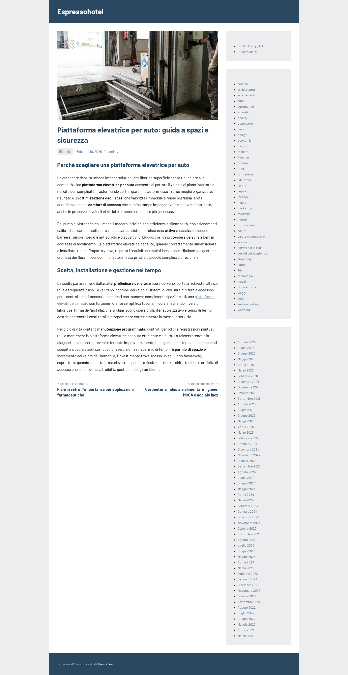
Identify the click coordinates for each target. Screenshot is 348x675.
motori (242, 219)
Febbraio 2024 (248, 506)
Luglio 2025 (246, 410)
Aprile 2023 (246, 562)
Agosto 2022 (247, 607)
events (243, 146)
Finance (243, 157)
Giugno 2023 (246, 551)
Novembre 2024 (249, 455)
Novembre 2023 (249, 523)
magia (242, 202)
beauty (242, 118)
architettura (246, 89)
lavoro (242, 185)
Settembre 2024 (249, 466)
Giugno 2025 (246, 415)
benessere (245, 123)
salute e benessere (251, 236)
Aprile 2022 (246, 630)
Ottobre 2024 (247, 460)
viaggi (242, 293)
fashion (243, 151)
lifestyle (65, 151)
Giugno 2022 (247, 619)
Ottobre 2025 (247, 393)
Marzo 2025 (246, 432)
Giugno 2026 (246, 353)
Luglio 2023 (246, 545)
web (241, 298)
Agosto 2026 (247, 342)
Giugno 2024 (247, 483)
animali (243, 84)
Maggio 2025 (246, 421)
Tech (241, 270)
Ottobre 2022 (247, 596)
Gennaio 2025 (247, 443)
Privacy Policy (247, 51)
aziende (243, 112)
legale (242, 191)
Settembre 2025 (249, 398)
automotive (246, 106)
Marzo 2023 (246, 568)
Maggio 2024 (247, 489)
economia (245, 140)
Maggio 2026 (246, 359)
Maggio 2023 (246, 556)
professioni (246, 225)
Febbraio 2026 (248, 376)
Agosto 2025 (247, 404)
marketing (245, 208)
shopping (244, 259)
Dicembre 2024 (248, 449)
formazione (246, 174)
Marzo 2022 (246, 635)
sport (241, 264)
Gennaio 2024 (247, 511)
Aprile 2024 (246, 494)
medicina (244, 214)
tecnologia (245, 276)
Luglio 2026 (246, 347)
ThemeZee (105, 664)
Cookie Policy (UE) (250, 46)
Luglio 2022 (246, 613)
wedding (244, 310)
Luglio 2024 (246, 477)
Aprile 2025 (246, 427)
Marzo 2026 (246, 370)
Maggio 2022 (247, 624)
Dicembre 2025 (248, 381)
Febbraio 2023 (248, 573)
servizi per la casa (250, 247)
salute (242, 231)
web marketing (248, 304)
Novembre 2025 (249, 387)
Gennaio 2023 (247, 579)
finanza (243, 163)
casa (241, 129)
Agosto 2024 (247, 472)
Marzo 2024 (246, 500)
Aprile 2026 (246, 364)
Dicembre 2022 (248, 585)
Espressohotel (80, 11)
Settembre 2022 (249, 602)
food (241, 168)
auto (241, 101)
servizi (242, 242)
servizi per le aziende (252, 253)
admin (111, 151)
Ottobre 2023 (247, 528)
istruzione (245, 180)
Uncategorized (248, 287)
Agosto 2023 (247, 539)
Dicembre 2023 (248, 517)
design (242, 135)
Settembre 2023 (249, 534)
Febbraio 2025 (248, 438)
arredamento (247, 95)
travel (242, 281)
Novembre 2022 (249, 590)
